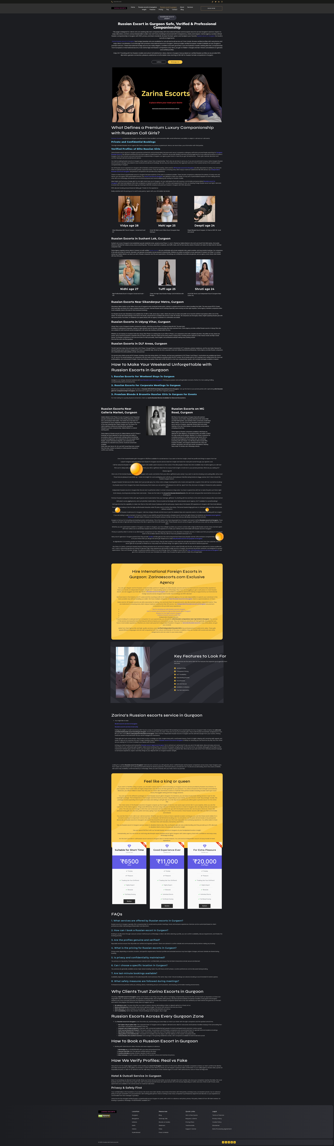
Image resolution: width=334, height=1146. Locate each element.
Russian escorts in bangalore (147, 7)
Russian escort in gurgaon (168, 7)
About (182, 7)
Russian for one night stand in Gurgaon (168, 606)
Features (152, 9)
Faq (167, 9)
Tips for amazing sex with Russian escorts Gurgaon (168, 602)
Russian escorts (153, 250)
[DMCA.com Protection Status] (113, 1116)
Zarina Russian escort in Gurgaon (123, 41)
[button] (5, 1141)
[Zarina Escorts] (119, 8)
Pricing (161, 9)
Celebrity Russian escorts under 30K (168, 607)
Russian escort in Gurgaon (206, 36)
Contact (174, 9)
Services (190, 7)
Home (133, 7)
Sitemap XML (163, 1118)
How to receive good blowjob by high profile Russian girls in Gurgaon (169, 604)
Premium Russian (116, 138)
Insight (144, 9)
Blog (182, 9)
